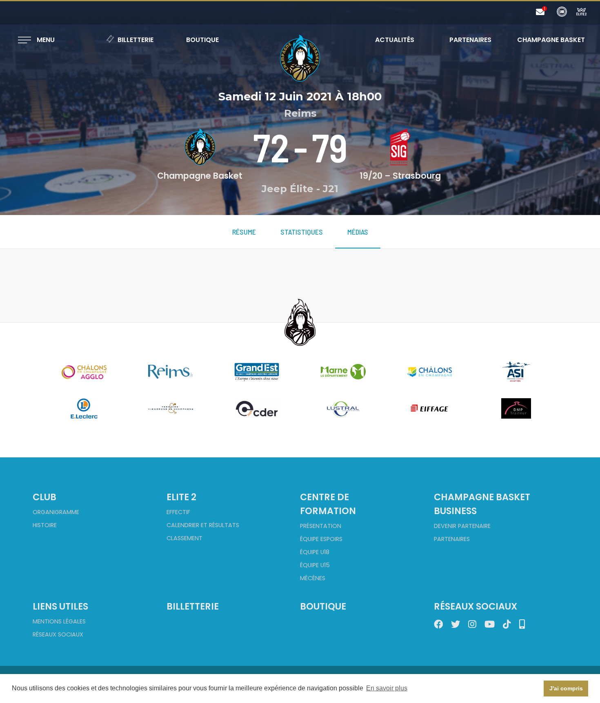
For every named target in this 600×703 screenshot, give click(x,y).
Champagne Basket (545, 39)
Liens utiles (60, 606)
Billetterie (135, 39)
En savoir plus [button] (386, 688)
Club (44, 496)
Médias (357, 231)
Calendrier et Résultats (203, 525)
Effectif (178, 512)
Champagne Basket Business (482, 503)
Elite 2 (181, 496)
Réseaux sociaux (58, 634)
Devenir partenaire (462, 526)
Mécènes (312, 578)
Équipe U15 (315, 565)
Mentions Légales (59, 621)
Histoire (45, 525)
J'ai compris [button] (566, 688)
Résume (244, 231)
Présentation (320, 526)
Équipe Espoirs (321, 539)
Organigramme (56, 512)
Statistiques (301, 231)
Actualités (394, 39)
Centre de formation (328, 503)
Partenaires (470, 39)
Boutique (202, 39)
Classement (184, 538)
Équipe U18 (314, 552)
